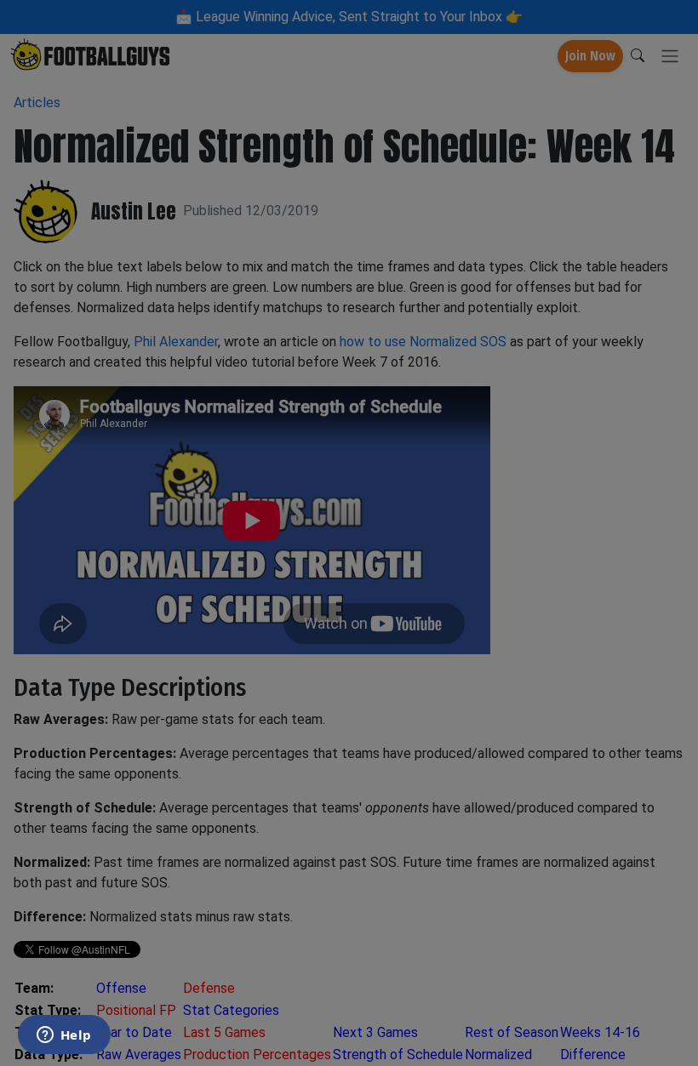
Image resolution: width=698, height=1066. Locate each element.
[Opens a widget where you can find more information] (64, 1036)
